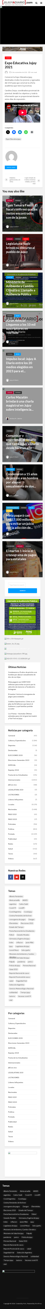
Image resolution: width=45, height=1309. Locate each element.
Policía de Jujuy (14, 965)
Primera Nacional (29, 965)
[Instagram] (22, 877)
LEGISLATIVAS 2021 (15, 790)
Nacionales (12, 809)
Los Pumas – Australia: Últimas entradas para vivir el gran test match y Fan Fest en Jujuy (22, 716)
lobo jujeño (26, 950)
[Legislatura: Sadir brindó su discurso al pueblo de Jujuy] (22, 252)
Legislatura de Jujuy (22, 946)
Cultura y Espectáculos (17, 740)
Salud (10, 849)
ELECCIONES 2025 (15, 755)
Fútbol (11, 935)
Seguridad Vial (21, 981)
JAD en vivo (12, 785)
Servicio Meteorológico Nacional (21, 989)
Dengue (31, 919)
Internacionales (12, 508)
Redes (17, 316)
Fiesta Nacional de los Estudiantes (21, 931)
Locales (9, 200)
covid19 (21, 908)
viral (10, 1000)
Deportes (11, 745)
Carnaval (11, 736)
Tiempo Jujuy (25, 992)
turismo (12, 996)
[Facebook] (10, 877)
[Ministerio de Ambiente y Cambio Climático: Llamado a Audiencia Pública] (22, 290)
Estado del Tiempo (16, 927)
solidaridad (13, 992)
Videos (8, 58)
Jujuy (11, 946)
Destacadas (10, 546)
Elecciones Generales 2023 (18, 760)
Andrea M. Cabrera (15, 418)
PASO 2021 (12, 814)
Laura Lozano (14, 226)
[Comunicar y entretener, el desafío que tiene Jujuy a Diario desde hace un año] (22, 444)
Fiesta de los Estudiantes (18, 775)
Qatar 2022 (13, 969)
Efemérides (13, 923)
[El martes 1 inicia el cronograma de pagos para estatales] (22, 559)
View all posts (11, 167)
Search (22, 590)
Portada (18, 200)
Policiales (10, 469)
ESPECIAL (9, 277)
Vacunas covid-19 (24, 996)
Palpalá (12, 962)
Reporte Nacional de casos (19, 973)
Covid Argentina (15, 912)
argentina (12, 904)
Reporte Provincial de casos (19, 977)
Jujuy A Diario (13, 265)
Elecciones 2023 (27, 923)
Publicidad (12, 839)
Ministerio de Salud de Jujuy (19, 958)
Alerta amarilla (14, 900)
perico (30, 962)
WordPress (38, 1303)
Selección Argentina (16, 985)
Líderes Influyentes (15, 800)
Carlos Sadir (23, 904)
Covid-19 (12, 908)
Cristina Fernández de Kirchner (20, 916)
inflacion (19, 942)
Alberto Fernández (16, 896)
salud (11, 981)
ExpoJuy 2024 (13, 770)
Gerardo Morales (23, 935)
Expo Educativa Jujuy (13, 139)
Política (11, 829)
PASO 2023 (12, 819)
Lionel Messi (14, 950)
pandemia (21, 962)
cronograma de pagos (17, 919)
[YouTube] (16, 877)
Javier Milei (29, 942)
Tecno (9, 511)
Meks (24, 1303)
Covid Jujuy (28, 912)
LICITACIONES (13, 795)
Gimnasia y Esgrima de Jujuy (19, 939)
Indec (11, 942)
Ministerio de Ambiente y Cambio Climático (21, 954)
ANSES (25, 900)
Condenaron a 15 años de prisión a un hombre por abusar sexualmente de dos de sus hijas (22, 674)
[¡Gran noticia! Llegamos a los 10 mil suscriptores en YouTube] (22, 328)
